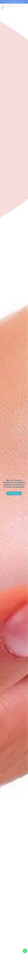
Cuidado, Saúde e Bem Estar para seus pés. (15, 6)
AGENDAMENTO (13, 494)
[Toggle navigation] (2, 9)
